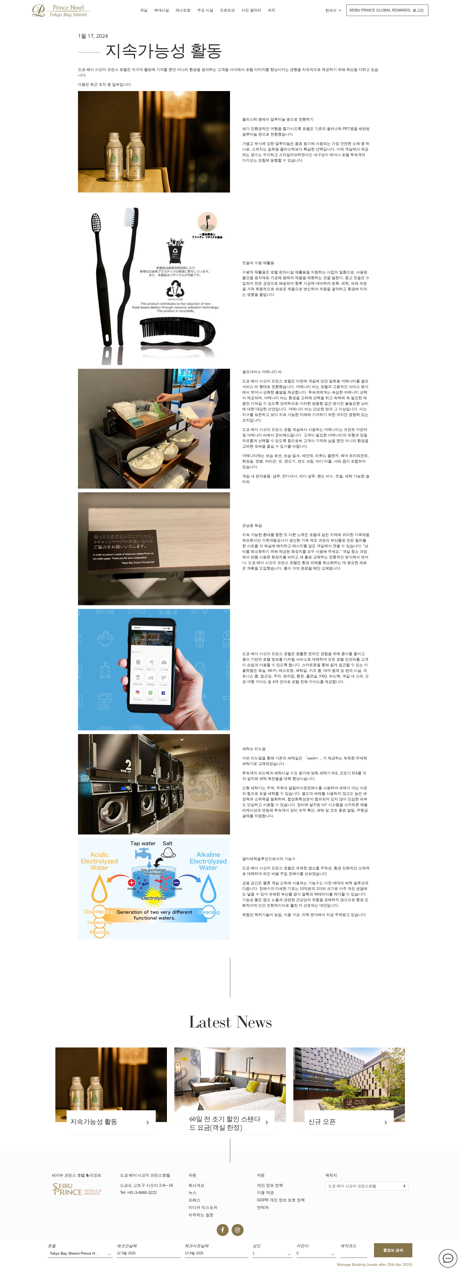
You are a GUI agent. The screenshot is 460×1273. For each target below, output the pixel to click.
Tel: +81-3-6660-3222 (138, 1192)
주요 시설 (205, 10)
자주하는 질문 (200, 1215)
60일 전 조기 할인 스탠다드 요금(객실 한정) (224, 1123)
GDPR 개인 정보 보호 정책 (281, 1200)
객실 (143, 10)
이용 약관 (265, 1192)
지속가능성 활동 (93, 1122)
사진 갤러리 (251, 10)
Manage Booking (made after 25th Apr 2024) (374, 1264)
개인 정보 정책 (270, 1185)
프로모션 (227, 10)
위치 (271, 10)
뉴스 (192, 1192)
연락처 (263, 1207)
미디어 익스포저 (202, 1207)
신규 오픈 (322, 1122)
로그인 (418, 10)
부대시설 (161, 10)
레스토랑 (183, 10)
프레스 (194, 1200)
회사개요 (196, 1185)
